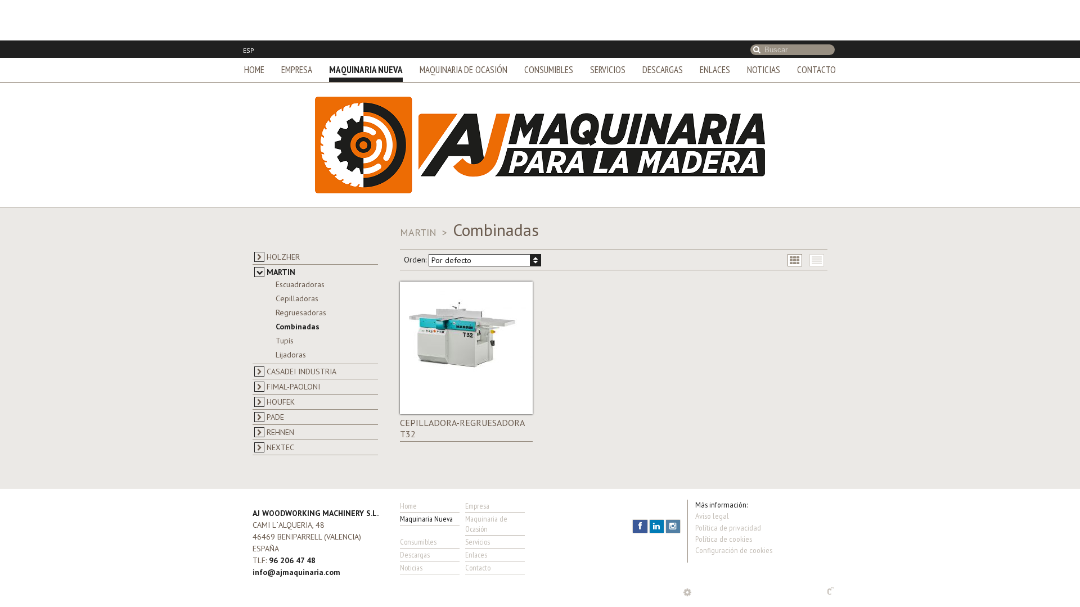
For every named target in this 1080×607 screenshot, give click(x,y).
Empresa (296, 29)
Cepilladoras (297, 258)
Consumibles (548, 29)
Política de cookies (723, 498)
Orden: (437, 219)
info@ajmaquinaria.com (296, 532)
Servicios (608, 29)
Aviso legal (712, 475)
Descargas (662, 29)
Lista (817, 219)
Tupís (285, 300)
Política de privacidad (728, 487)
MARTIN (419, 191)
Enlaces (715, 29)
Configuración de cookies (733, 509)
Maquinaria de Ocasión (463, 29)
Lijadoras (291, 314)
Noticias (763, 29)
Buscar (756, 9)
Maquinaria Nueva (366, 29)
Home (254, 29)
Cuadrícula (795, 219)
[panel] (687, 552)
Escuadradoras (300, 244)
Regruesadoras (301, 272)
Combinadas (298, 286)
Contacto (816, 29)
